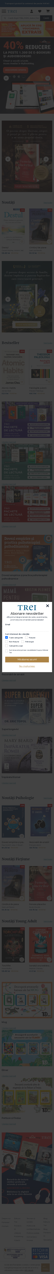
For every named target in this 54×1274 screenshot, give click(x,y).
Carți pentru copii (16, 646)
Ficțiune (32, 638)
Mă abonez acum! (26, 659)
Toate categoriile (16, 638)
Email (7, 624)
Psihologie (29, 642)
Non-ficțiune (14, 642)
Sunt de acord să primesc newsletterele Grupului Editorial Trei (28, 651)
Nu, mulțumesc (27, 666)
